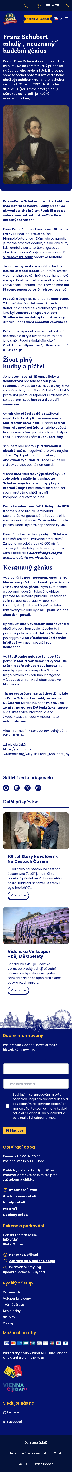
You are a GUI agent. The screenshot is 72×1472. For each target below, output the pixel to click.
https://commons (17, 749)
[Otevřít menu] (66, 18)
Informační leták (23, 1190)
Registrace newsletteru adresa (29, 1060)
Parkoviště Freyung (25, 1267)
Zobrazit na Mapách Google (32, 1261)
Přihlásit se (14, 1130)
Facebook (15, 1421)
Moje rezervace (67, 5)
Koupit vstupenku (38, 18)
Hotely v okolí (14, 1202)
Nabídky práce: (15, 1215)
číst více (20, 896)
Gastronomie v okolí (19, 1196)
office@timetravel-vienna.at (32, 5)
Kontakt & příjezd (23, 1254)
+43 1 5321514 (26, 5)
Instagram (15, 1412)
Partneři (10, 1208)
